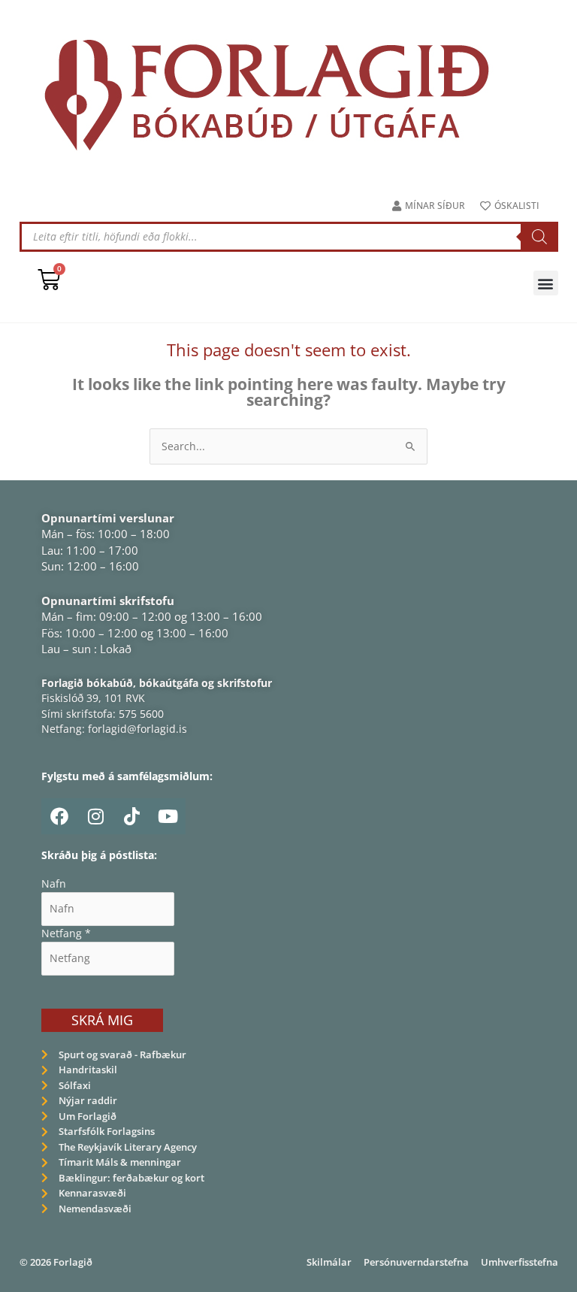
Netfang (66, 933)
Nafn (53, 883)
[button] (545, 283)
